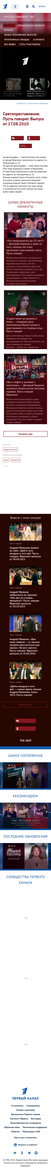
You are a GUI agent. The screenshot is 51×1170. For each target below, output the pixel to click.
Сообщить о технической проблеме (32, 103)
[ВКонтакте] (17, 138)
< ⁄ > (22, 146)
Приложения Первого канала (25, 1114)
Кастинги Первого (19, 1118)
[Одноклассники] (33, 138)
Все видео (36, 1118)
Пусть (16, 17)
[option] (13, 86)
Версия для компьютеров (25, 1138)
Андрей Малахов (10, 449)
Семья (6, 460)
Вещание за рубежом (27, 1144)
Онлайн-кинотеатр (25, 1109)
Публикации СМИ (31, 1131)
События (15, 1131)
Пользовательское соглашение (25, 1122)
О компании (17, 1105)
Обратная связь (12, 1127)
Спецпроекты (33, 1105)
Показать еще (25, 433)
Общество (16, 460)
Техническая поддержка (35, 1127)
